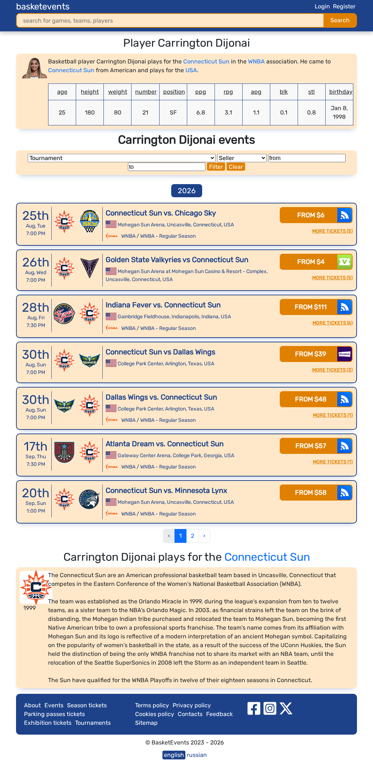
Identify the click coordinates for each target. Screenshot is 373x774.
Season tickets (87, 705)
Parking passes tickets (54, 714)
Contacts (190, 714)
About (32, 705)
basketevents (43, 6)
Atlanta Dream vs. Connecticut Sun (165, 443)
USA (191, 70)
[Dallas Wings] (90, 360)
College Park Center (140, 364)
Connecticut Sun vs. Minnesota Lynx (166, 490)
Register (344, 6)
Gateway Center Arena (144, 455)
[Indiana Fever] (64, 313)
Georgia (213, 455)
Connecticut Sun (206, 61)
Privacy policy (192, 705)
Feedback (219, 714)
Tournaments (93, 722)
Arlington (175, 364)
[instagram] (270, 707)
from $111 (311, 307)
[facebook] (254, 707)
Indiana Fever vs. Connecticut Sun (163, 304)
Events (53, 705)
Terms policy (152, 705)
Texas (195, 364)
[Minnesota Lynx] (90, 499)
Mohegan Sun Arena (141, 225)
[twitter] (286, 707)
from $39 (310, 354)
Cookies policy (154, 714)
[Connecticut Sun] (64, 221)
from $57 (310, 446)
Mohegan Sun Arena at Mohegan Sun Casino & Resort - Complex (192, 271)
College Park (187, 455)
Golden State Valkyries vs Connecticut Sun (177, 259)
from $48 (310, 399)
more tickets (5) (332, 231)
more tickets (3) (332, 370)
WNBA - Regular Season (168, 236)
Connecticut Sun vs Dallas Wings (160, 351)
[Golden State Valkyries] (90, 268)
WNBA (256, 61)
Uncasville (179, 225)
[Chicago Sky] (90, 221)
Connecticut (207, 225)
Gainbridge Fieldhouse (143, 317)
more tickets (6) (333, 323)
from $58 (310, 493)
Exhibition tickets (47, 722)
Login (322, 6)
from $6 (311, 215)
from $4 (311, 262)
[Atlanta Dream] (64, 452)
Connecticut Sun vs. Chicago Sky (161, 213)
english (174, 754)
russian (197, 754)
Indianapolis (185, 317)
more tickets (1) (333, 415)
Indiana (210, 317)
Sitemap (146, 722)
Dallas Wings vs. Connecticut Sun (161, 397)
